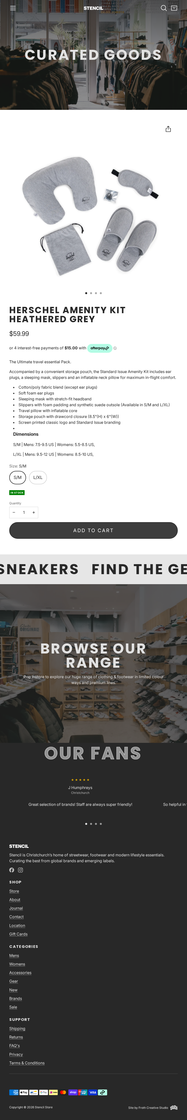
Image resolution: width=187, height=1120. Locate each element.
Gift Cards (18, 934)
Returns (16, 1037)
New (13, 989)
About (14, 899)
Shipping (17, 1028)
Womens (17, 964)
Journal (16, 908)
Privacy (16, 1054)
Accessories (20, 972)
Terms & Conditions (27, 1062)
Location (17, 925)
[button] (13, 8)
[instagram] (20, 870)
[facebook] (11, 870)
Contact (16, 916)
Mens (14, 955)
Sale (13, 1007)
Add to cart (93, 530)
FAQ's (14, 1045)
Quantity (15, 503)
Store (14, 891)
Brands (15, 998)
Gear (13, 981)
